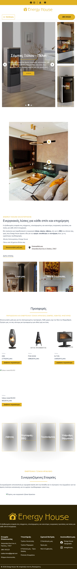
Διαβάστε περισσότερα (12, 362)
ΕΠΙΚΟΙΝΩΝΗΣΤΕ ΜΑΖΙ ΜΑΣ (28, 76)
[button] (66, 17)
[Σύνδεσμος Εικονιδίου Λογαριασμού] (40, 2)
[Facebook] (31, 3)
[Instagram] (34, 3)
